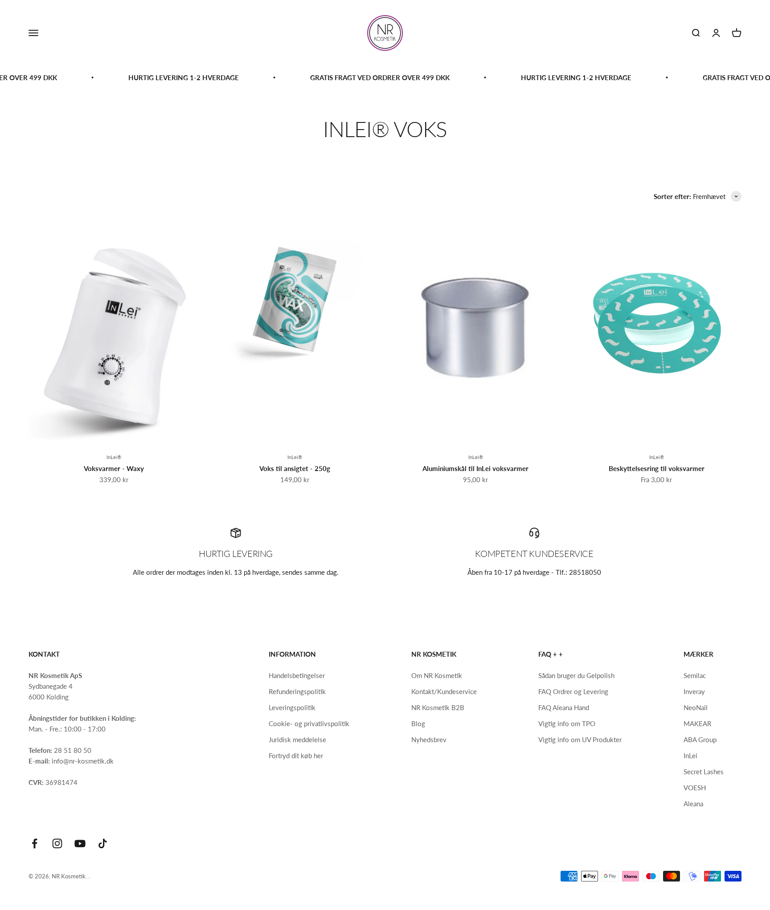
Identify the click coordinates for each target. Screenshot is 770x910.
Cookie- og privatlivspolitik (309, 723)
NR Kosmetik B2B (437, 707)
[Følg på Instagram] (57, 843)
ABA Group (700, 739)
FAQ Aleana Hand (563, 707)
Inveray (694, 691)
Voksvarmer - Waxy (114, 468)
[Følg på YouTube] (80, 843)
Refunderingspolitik (297, 691)
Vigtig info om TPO (566, 723)
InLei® (113, 457)
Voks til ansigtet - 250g (294, 468)
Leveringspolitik (292, 707)
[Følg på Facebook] (35, 843)
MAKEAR (697, 723)
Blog (418, 723)
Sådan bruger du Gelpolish (576, 675)
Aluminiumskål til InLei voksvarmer (475, 468)
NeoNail (696, 707)
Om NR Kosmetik (436, 675)
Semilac (695, 675)
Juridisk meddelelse (297, 739)
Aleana (693, 804)
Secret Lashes (704, 772)
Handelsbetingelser (297, 675)
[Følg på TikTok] (103, 843)
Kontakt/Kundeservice (444, 691)
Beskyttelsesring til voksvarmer (656, 468)
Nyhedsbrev (428, 739)
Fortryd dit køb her (296, 756)
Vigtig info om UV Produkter (580, 739)
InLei (690, 756)
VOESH (695, 788)
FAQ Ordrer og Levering (573, 691)
